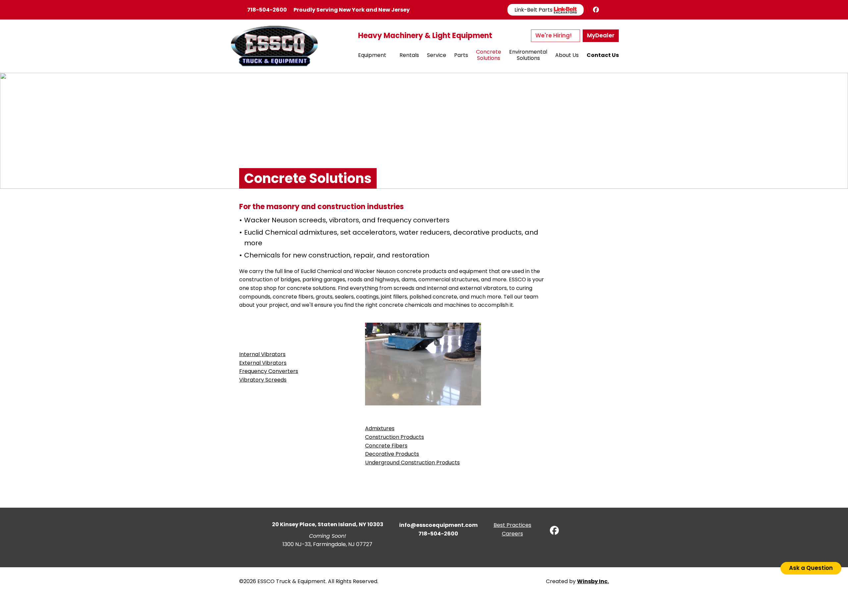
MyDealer (600, 35)
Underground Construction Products (412, 462)
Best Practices (512, 525)
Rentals (409, 55)
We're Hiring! (554, 35)
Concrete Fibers (386, 445)
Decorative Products (392, 454)
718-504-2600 (267, 10)
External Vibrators (263, 363)
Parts (461, 55)
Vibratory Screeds (263, 380)
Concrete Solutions (488, 55)
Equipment (372, 55)
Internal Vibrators (262, 354)
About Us (567, 55)
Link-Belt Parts (534, 10)
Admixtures (380, 428)
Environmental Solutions (528, 55)
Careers (512, 533)
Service (436, 55)
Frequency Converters (268, 371)
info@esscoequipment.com (438, 525)
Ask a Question (811, 568)
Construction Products (394, 437)
